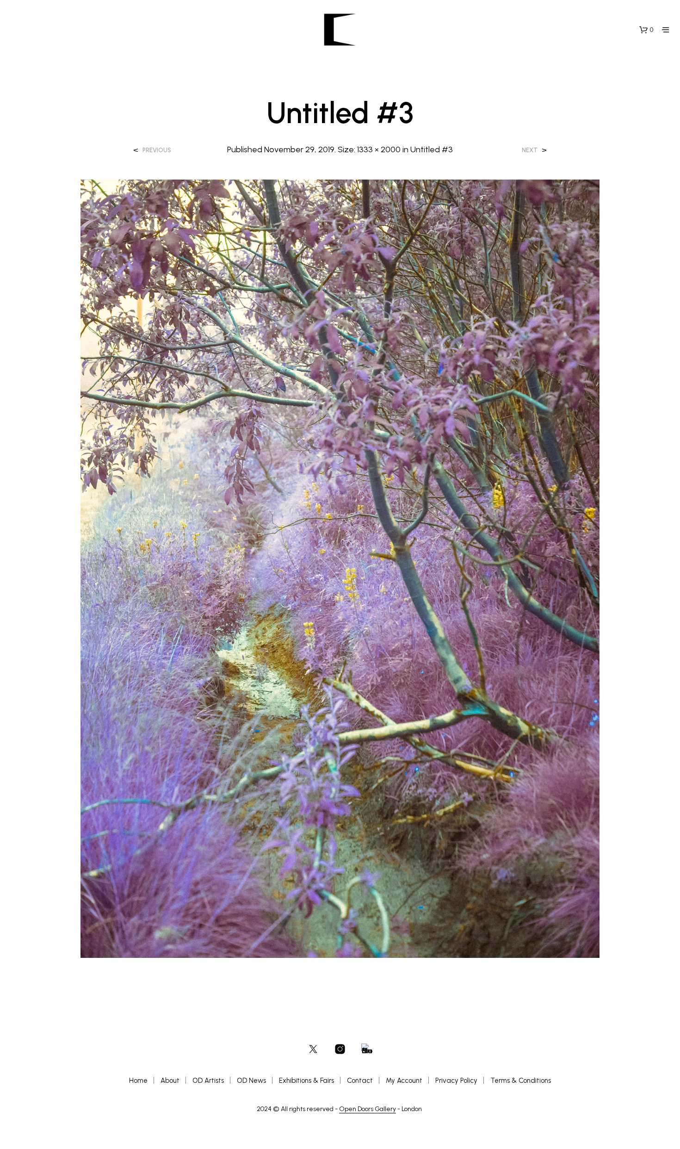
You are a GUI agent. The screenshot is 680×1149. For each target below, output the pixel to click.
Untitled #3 (431, 149)
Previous (156, 150)
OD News (251, 1080)
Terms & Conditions (520, 1080)
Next (530, 150)
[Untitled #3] (340, 568)
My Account (404, 1080)
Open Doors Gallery (367, 1109)
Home (138, 1080)
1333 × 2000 (379, 149)
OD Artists (208, 1080)
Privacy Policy (456, 1080)
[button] (646, 30)
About (170, 1080)
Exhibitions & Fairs (306, 1080)
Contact (360, 1080)
